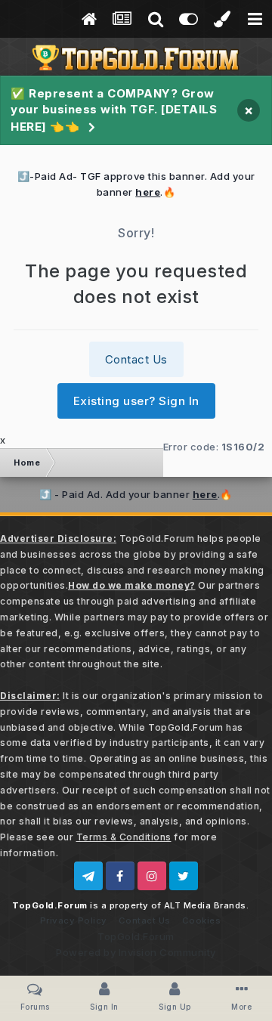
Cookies (201, 920)
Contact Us (136, 359)
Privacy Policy (73, 920)
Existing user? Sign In (136, 401)
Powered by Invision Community (136, 952)
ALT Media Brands (205, 905)
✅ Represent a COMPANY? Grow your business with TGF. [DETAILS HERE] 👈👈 (114, 110)
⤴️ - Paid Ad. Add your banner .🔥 (136, 494)
